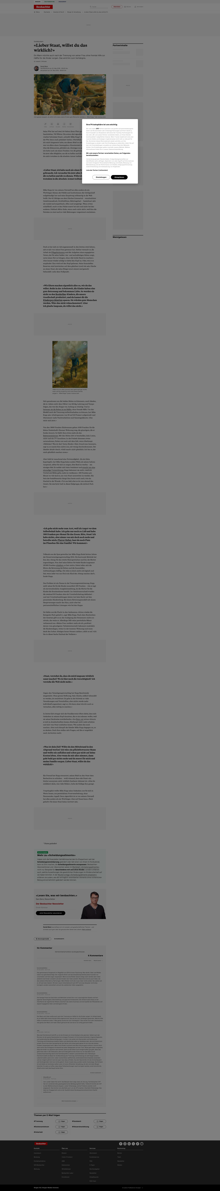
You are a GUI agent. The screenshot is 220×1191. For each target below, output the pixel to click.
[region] (110, 151)
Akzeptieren (119, 177)
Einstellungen (101, 177)
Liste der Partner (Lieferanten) (97, 170)
